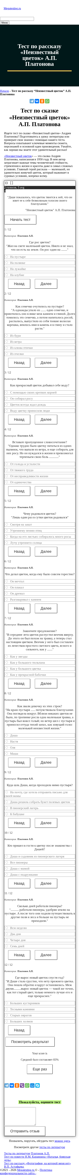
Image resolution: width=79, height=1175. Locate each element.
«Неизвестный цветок (18, 156)
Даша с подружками (24, 874)
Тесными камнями (22, 1009)
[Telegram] (32, 101)
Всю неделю (18, 928)
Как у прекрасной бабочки (28, 674)
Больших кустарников (25, 1003)
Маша (14, 753)
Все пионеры (19, 862)
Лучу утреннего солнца (26, 542)
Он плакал (17, 587)
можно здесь (62, 1140)
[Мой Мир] (32, 1085)
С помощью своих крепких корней (33, 392)
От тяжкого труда (21, 470)
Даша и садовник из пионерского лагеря (37, 856)
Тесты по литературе (17, 1153)
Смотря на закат (21, 524)
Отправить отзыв (25, 1131)
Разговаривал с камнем (25, 599)
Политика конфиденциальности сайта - (26, 1171)
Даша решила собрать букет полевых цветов (40, 802)
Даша (14, 735)
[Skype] (37, 1085)
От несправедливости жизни (29, 476)
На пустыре (18, 257)
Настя (14, 741)
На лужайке (18, 269)
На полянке (17, 263)
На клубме (17, 275)
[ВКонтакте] (37, 101)
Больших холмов (21, 1021)
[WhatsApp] (47, 101)
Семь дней (17, 946)
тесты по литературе (52, 1147)
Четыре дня (18, 940)
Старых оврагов (21, 1015)
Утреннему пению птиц (26, 530)
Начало (4, 90)
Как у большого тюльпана (27, 662)
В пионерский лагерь (24, 808)
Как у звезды (18, 656)
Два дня (15, 934)
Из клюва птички (21, 348)
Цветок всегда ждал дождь (28, 404)
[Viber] (22, 1085)
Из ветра (16, 341)
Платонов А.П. (40, 1153)
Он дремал (17, 593)
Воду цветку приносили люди (30, 410)
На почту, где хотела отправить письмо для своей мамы (36, 794)
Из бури (15, 335)
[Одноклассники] (42, 101)
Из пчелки (17, 354)
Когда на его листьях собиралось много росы (40, 536)
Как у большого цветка (25, 668)
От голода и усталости (25, 464)
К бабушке (17, 814)
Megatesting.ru (12, 8)
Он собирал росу (21, 398)
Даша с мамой (19, 868)
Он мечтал (17, 581)
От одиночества (20, 482)
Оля (12, 747)
